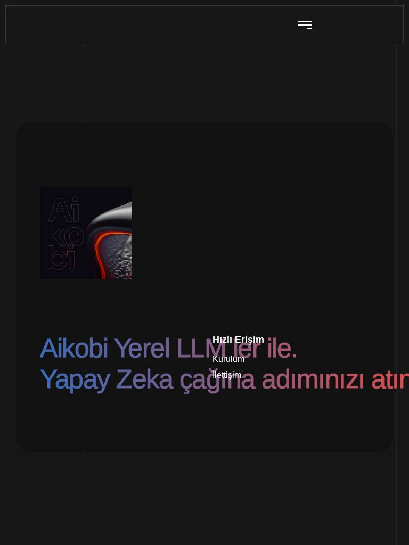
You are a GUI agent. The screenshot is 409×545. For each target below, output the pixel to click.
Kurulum (228, 359)
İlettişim (226, 374)
